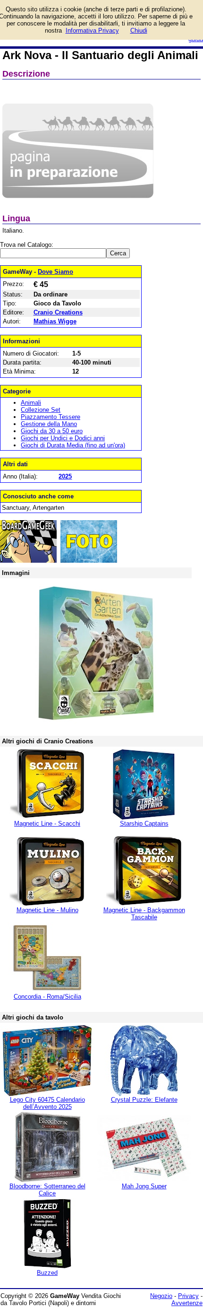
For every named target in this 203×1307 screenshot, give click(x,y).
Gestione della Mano (49, 423)
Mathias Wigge (55, 321)
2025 (65, 476)
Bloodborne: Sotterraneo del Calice (47, 1190)
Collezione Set (40, 409)
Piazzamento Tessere (50, 416)
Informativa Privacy (92, 30)
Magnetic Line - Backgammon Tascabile (144, 913)
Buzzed (47, 1272)
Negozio (161, 1295)
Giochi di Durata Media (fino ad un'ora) (73, 445)
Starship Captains (144, 823)
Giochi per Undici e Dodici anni (63, 438)
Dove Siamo (55, 271)
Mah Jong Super (144, 1186)
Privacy (188, 1295)
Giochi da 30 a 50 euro (52, 431)
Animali (31, 402)
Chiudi (138, 30)
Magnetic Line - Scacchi (47, 823)
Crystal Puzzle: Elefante (144, 1099)
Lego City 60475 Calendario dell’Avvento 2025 (47, 1103)
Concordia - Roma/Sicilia (47, 996)
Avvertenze (187, 1303)
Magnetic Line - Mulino (47, 910)
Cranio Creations (58, 312)
